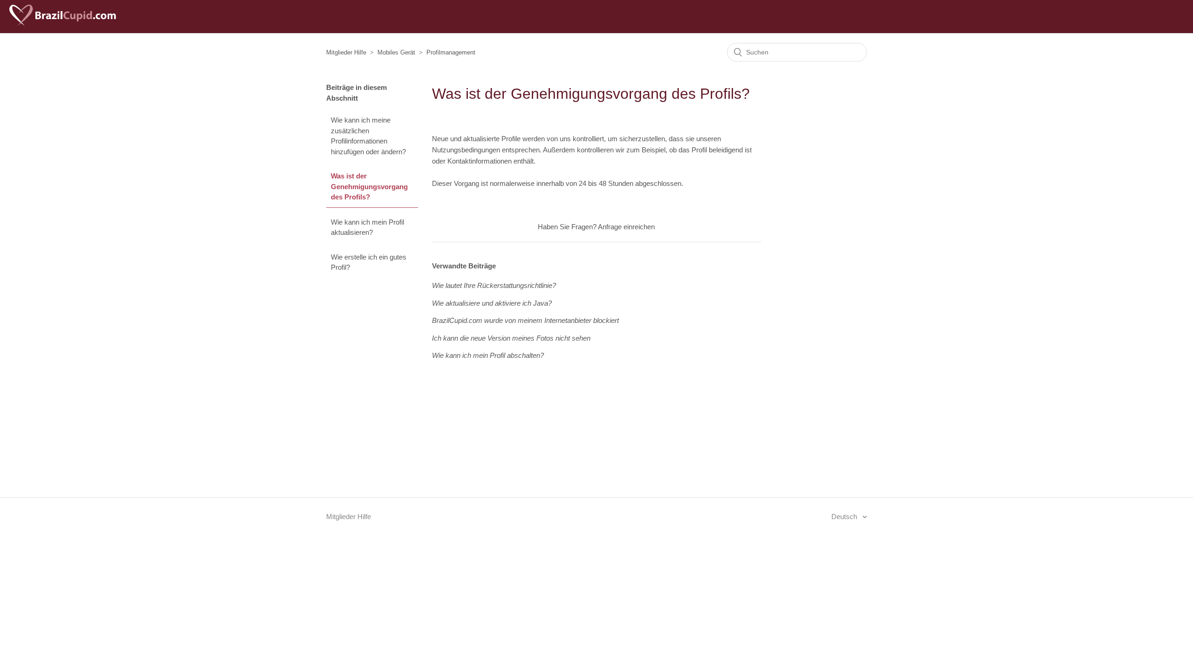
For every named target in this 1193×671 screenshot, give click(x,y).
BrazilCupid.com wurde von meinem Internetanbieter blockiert (525, 320)
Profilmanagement (450, 52)
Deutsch (845, 516)
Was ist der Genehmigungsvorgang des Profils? (369, 186)
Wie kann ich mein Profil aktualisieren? (367, 227)
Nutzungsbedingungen (466, 150)
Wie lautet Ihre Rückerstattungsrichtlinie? (494, 285)
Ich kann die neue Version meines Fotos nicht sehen (511, 338)
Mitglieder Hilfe (346, 52)
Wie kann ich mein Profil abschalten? (488, 355)
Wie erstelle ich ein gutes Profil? (368, 262)
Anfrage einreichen (626, 227)
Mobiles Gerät (396, 52)
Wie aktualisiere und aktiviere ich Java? (492, 303)
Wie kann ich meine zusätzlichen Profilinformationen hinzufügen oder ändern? (368, 136)
